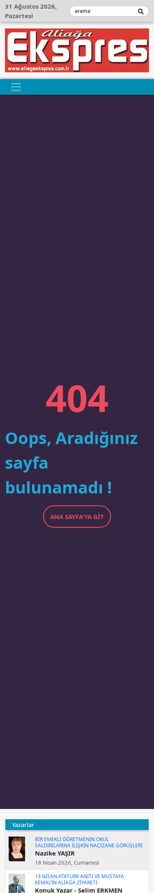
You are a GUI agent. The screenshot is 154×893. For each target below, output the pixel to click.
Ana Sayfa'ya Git (77, 516)
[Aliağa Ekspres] (77, 49)
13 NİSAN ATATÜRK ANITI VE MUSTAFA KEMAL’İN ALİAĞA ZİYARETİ (79, 879)
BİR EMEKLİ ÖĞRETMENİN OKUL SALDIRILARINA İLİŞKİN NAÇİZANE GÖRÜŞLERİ (89, 842)
